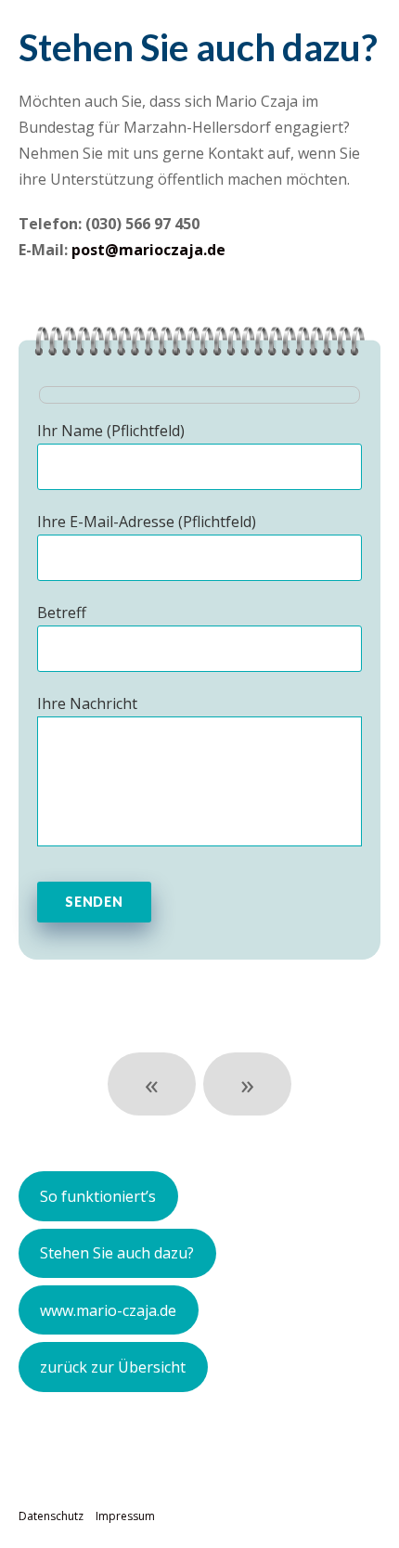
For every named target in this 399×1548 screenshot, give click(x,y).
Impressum (125, 1516)
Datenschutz (51, 1516)
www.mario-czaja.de (108, 1310)
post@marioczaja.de (148, 249)
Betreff (61, 612)
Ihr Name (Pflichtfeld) (111, 430)
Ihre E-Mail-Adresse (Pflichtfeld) (146, 521)
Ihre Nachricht (87, 703)
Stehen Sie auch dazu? (117, 1253)
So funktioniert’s (98, 1196)
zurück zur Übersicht (113, 1367)
